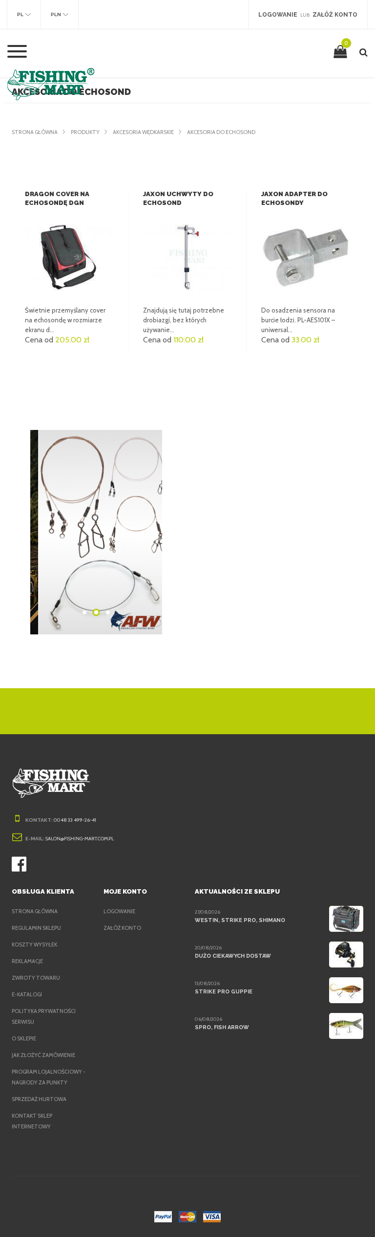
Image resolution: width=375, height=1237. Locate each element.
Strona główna (35, 132)
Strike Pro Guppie (223, 992)
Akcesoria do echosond (221, 132)
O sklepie (24, 1038)
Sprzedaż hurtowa (39, 1099)
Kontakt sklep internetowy (32, 1121)
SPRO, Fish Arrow (222, 1027)
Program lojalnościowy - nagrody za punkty (48, 1077)
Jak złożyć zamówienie (43, 1055)
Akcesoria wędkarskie (143, 132)
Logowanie (119, 911)
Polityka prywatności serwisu (44, 1016)
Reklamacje (27, 961)
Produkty (85, 132)
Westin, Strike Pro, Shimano (240, 920)
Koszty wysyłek (34, 944)
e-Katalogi (27, 994)
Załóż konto (122, 927)
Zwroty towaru (36, 977)
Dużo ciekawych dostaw (233, 956)
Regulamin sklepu (36, 927)
